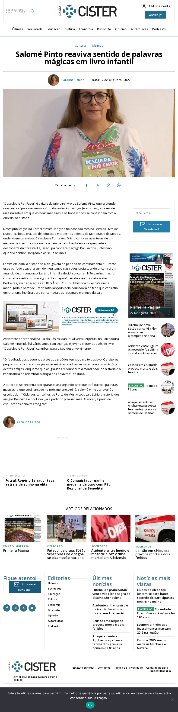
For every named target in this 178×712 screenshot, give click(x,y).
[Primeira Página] (151, 285)
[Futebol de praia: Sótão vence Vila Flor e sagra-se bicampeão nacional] (168, 330)
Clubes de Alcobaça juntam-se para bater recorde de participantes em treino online (155, 596)
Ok (90, 705)
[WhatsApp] (118, 185)
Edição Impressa (16, 546)
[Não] (172, 699)
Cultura (80, 46)
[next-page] (166, 260)
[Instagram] (15, 608)
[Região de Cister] (87, 11)
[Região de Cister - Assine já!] (62, 316)
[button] (32, 11)
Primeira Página (145, 307)
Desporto (55, 546)
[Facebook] (86, 185)
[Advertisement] (87, 450)
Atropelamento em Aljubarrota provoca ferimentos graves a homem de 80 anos (142, 407)
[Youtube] (32, 608)
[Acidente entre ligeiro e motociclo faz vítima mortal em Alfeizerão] (168, 350)
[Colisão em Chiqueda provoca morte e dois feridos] (168, 368)
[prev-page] (158, 260)
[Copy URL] (107, 185)
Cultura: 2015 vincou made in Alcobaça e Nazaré (151, 644)
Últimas (97, 46)
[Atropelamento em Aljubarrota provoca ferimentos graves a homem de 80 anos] (168, 407)
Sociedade (99, 546)
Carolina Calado (73, 80)
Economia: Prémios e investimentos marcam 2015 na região (154, 628)
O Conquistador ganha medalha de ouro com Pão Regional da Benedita (89, 484)
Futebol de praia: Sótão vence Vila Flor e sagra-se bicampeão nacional (142, 330)
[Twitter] (97, 185)
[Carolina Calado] (54, 80)
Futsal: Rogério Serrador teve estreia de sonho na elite (30, 482)
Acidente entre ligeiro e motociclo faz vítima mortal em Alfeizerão (143, 349)
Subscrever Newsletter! (153, 227)
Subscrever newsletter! (27, 587)
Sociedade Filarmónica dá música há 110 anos (156, 613)
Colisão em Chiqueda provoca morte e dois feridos (143, 368)
